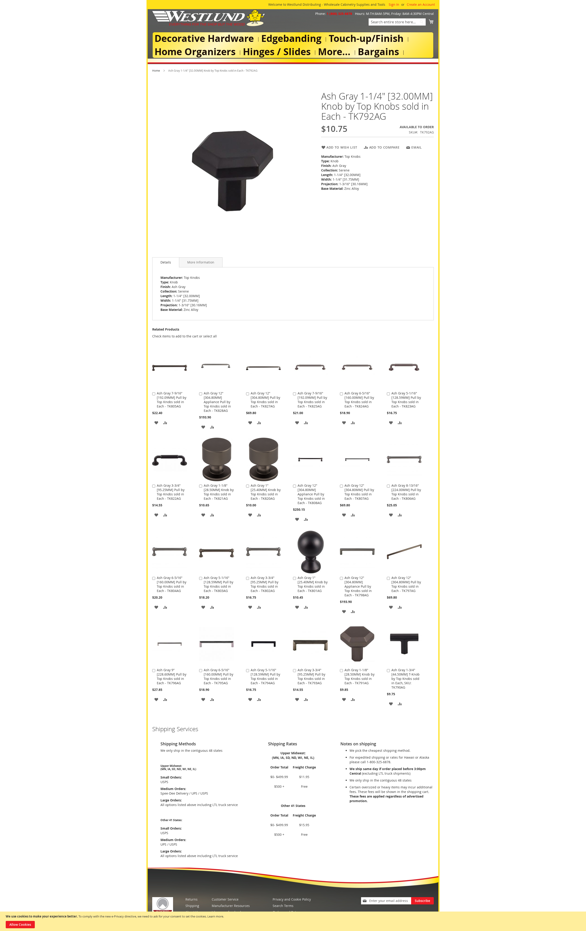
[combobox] (397, 22)
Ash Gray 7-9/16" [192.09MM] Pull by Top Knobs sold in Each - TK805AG (171, 399)
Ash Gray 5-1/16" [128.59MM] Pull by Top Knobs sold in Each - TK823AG (406, 399)
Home (156, 70)
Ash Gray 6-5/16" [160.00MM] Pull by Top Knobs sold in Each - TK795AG (218, 676)
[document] (293, 921)
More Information (200, 262)
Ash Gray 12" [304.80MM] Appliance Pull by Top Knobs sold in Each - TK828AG (217, 402)
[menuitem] (205, 38)
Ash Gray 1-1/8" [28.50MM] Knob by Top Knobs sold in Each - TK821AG (219, 492)
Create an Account (421, 4)
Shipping (192, 906)
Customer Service (225, 899)
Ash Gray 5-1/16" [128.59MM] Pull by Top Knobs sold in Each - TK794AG (265, 676)
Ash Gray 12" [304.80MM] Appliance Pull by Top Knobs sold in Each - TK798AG (358, 586)
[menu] (293, 45)
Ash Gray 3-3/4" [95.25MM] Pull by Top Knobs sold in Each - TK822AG (170, 492)
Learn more (215, 916)
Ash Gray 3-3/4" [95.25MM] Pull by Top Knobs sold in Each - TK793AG (311, 676)
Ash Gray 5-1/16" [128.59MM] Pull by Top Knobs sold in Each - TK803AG (218, 584)
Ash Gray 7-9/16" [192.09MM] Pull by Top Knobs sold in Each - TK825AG (312, 399)
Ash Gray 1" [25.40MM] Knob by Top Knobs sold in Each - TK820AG (266, 492)
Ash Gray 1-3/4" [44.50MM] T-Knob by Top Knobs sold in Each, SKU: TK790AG (405, 678)
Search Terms (283, 906)
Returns (191, 899)
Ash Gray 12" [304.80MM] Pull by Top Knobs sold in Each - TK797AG (406, 584)
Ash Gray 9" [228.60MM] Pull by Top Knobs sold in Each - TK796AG (171, 676)
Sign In (394, 4)
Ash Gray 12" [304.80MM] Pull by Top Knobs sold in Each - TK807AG (359, 492)
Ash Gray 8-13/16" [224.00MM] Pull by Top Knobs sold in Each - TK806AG (406, 492)
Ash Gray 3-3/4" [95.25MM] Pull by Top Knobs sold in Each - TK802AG (264, 584)
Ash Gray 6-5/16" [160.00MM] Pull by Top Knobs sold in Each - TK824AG (359, 399)
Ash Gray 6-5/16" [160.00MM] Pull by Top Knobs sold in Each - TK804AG (171, 584)
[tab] (165, 262)
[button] (156, 422)
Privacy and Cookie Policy (292, 899)
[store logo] (208, 18)
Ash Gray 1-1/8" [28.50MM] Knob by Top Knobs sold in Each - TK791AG (359, 676)
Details (165, 262)
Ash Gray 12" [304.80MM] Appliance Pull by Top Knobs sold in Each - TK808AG (311, 494)
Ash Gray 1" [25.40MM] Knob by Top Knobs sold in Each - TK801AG (313, 584)
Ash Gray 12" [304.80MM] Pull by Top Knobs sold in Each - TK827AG (265, 399)
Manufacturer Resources (231, 906)
